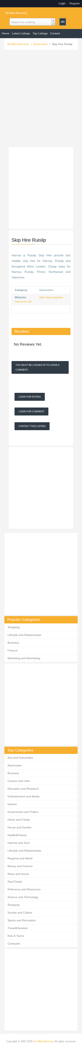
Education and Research (23, 788)
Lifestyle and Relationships (24, 635)
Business (13, 642)
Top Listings (40, 33)
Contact (55, 33)
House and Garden (20, 827)
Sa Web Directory (43, 1041)
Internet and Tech (19, 842)
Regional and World (20, 858)
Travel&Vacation (18, 928)
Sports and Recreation (22, 920)
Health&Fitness (17, 835)
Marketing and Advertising (24, 658)
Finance (13, 650)
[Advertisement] (41, 99)
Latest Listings (21, 33)
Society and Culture (20, 912)
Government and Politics (23, 811)
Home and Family (19, 819)
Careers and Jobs (19, 780)
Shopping (14, 627)
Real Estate (15, 881)
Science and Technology (23, 897)
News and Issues (18, 873)
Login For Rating (30, 396)
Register (74, 3)
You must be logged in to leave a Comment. (38, 367)
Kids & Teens (16, 935)
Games (12, 804)
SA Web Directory (16, 12)
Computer (14, 943)
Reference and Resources (24, 889)
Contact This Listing (32, 426)
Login (62, 3)
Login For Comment (31, 411)
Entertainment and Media (23, 796)
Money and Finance (20, 866)
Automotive (40, 44)
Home (5, 33)
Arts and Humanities (20, 757)
